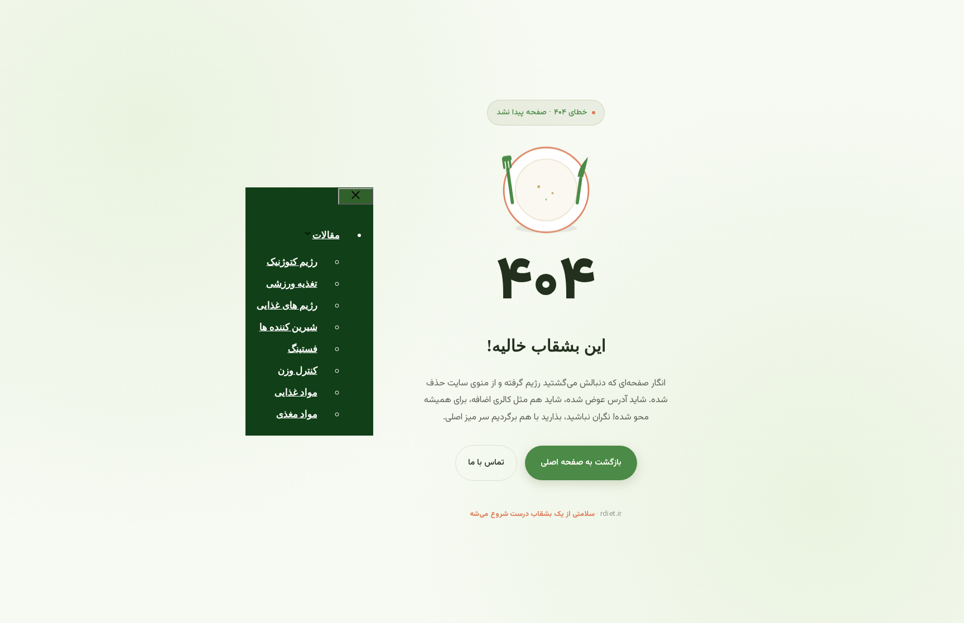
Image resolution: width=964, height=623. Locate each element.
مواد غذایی (295, 392)
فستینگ (302, 349)
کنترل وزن (297, 370)
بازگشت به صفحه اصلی (581, 462)
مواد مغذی (296, 414)
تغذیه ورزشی (291, 283)
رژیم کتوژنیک (292, 262)
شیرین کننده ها (288, 327)
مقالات (326, 235)
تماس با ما (486, 462)
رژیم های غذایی (287, 305)
